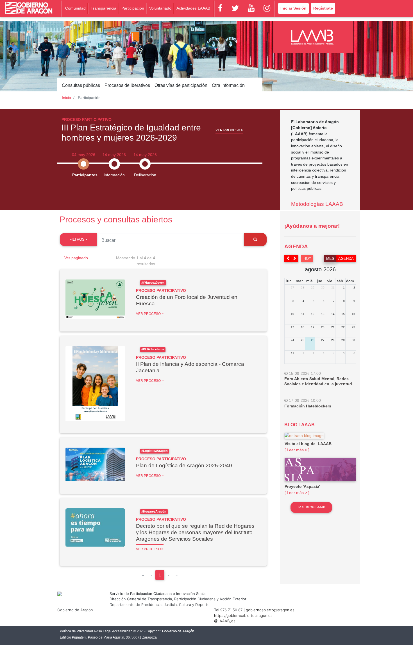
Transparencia (103, 8)
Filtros (77, 239)
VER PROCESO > (150, 314)
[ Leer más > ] (297, 450)
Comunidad (75, 8)
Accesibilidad (122, 631)
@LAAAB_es (224, 621)
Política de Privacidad (76, 631)
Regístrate (323, 8)
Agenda (346, 258)
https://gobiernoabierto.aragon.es (243, 615)
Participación (132, 8)
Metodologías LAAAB (317, 204)
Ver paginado (76, 258)
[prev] (288, 258)
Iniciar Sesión (293, 8)
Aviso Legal (103, 631)
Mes (330, 258)
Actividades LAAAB (193, 8)
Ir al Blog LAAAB (311, 507)
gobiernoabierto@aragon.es (270, 610)
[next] (295, 258)
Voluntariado (160, 8)
